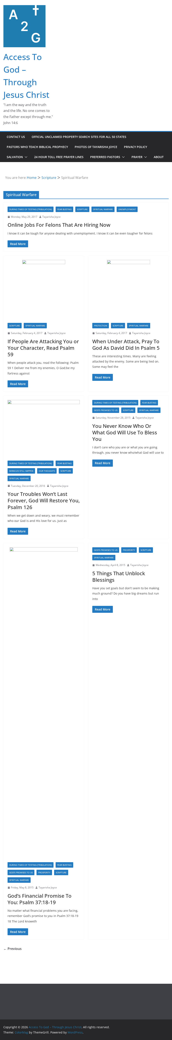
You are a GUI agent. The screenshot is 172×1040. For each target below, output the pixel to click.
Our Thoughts (47, 470)
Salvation (15, 157)
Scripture (82, 209)
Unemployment (127, 209)
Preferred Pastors (105, 157)
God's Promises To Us (105, 410)
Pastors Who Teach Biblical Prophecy (37, 147)
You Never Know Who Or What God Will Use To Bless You (124, 432)
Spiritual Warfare (103, 209)
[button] (25, 157)
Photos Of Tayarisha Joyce (96, 147)
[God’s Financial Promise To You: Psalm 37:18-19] (44, 704)
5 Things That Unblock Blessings (118, 576)
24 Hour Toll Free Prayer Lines (58, 157)
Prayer (137, 157)
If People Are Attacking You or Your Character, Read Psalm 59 (43, 348)
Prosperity (44, 872)
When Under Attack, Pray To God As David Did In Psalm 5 (126, 344)
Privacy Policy (135, 147)
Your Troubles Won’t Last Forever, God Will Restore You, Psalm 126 (44, 500)
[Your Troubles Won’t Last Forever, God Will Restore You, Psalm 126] (44, 430)
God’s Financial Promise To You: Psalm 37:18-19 (40, 899)
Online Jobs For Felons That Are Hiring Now (59, 224)
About (159, 157)
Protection (100, 325)
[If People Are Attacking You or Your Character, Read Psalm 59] (44, 291)
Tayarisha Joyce (51, 217)
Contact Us (16, 137)
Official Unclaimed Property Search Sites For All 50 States (79, 137)
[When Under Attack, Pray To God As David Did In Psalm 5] (128, 291)
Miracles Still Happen (21, 470)
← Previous (12, 948)
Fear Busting (64, 209)
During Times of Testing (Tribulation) (30, 209)
